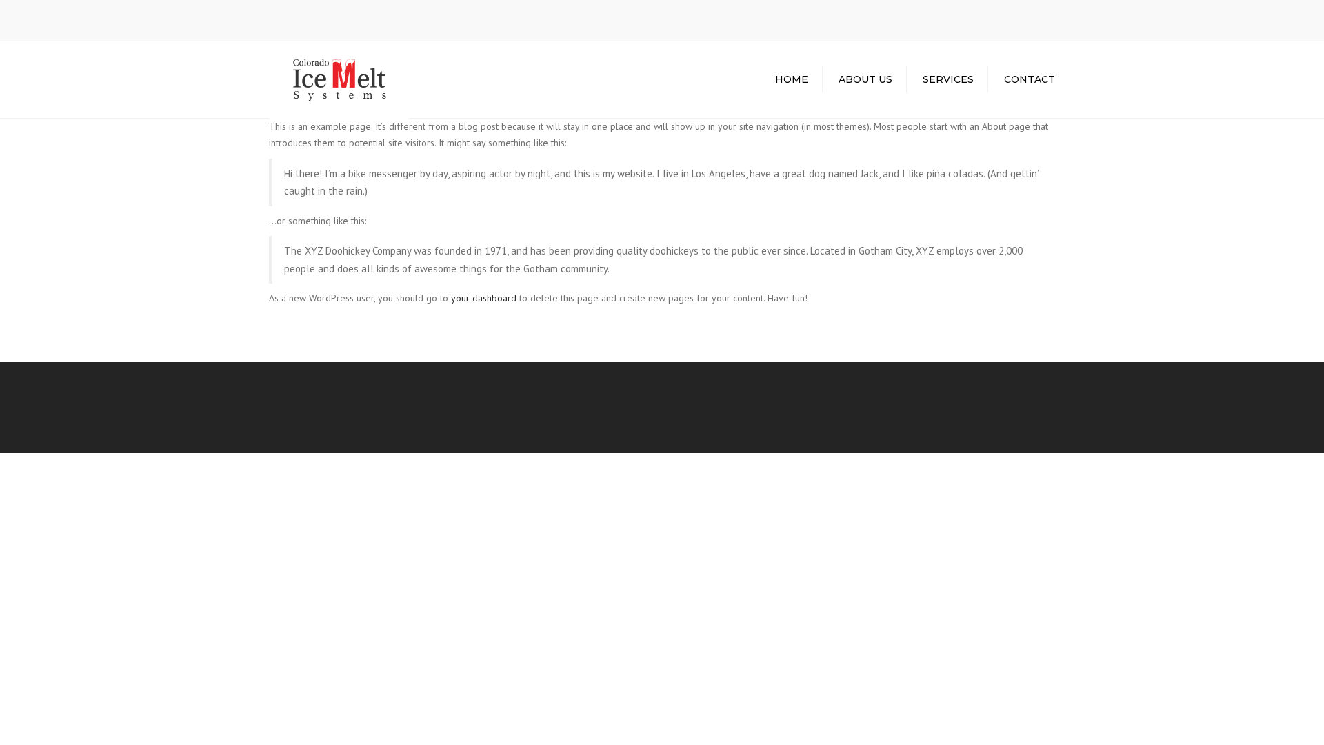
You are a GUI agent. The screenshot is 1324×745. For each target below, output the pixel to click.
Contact (1029, 79)
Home (791, 79)
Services (948, 79)
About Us (865, 79)
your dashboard (483, 298)
